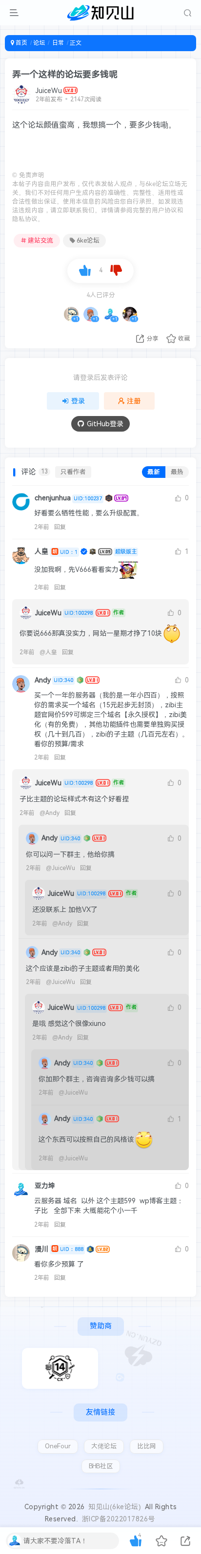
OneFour (58, 1446)
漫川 (59, 1249)
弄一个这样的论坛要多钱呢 (65, 74)
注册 (134, 401)
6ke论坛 (88, 240)
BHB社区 (101, 1466)
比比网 (146, 1446)
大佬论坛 (104, 1446)
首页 (20, 42)
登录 (78, 401)
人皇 (56, 551)
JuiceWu (49, 91)
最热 (177, 471)
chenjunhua (68, 498)
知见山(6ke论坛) (114, 1507)
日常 (57, 42)
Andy (54, 680)
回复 (60, 527)
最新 (153, 471)
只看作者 (73, 471)
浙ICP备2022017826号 (118, 1519)
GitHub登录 (105, 424)
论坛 (39, 42)
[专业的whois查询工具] (60, 1368)
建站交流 (40, 240)
